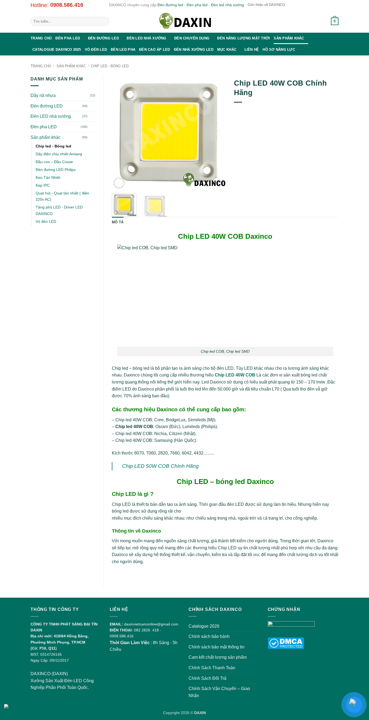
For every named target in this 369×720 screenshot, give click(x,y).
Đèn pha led (197, 5)
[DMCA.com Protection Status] (286, 643)
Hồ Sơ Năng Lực (279, 50)
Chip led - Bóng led (110, 66)
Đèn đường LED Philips (56, 169)
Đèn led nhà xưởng (227, 5)
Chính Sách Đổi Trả (207, 678)
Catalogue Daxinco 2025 (56, 50)
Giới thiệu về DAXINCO (266, 5)
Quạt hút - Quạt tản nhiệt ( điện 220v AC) (62, 196)
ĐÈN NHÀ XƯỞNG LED (193, 50)
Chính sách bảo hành (209, 636)
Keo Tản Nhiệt (48, 177)
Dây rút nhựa (43, 95)
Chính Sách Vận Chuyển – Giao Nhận (219, 692)
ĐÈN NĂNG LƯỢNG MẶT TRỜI (243, 38)
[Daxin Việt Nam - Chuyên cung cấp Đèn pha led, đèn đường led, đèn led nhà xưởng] (184, 21)
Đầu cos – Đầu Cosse (54, 162)
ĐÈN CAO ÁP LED (154, 50)
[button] (320, 21)
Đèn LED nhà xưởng (146, 38)
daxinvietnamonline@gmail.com (151, 624)
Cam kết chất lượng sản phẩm (218, 657)
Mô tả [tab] (117, 222)
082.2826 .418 (146, 630)
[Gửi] (104, 21)
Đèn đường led (170, 5)
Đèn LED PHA (123, 50)
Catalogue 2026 (204, 626)
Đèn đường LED (103, 38)
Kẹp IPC (43, 185)
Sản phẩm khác (289, 38)
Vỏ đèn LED (96, 50)
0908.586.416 (66, 5)
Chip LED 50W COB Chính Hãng (160, 466)
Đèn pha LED (67, 38)
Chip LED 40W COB (235, 375)
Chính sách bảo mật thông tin (216, 647)
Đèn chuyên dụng (191, 38)
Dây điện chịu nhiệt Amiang (59, 154)
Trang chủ (41, 38)
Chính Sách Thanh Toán (212, 667)
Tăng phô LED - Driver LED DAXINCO (59, 210)
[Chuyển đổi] (92, 106)
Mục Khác (226, 50)
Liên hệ (251, 50)
